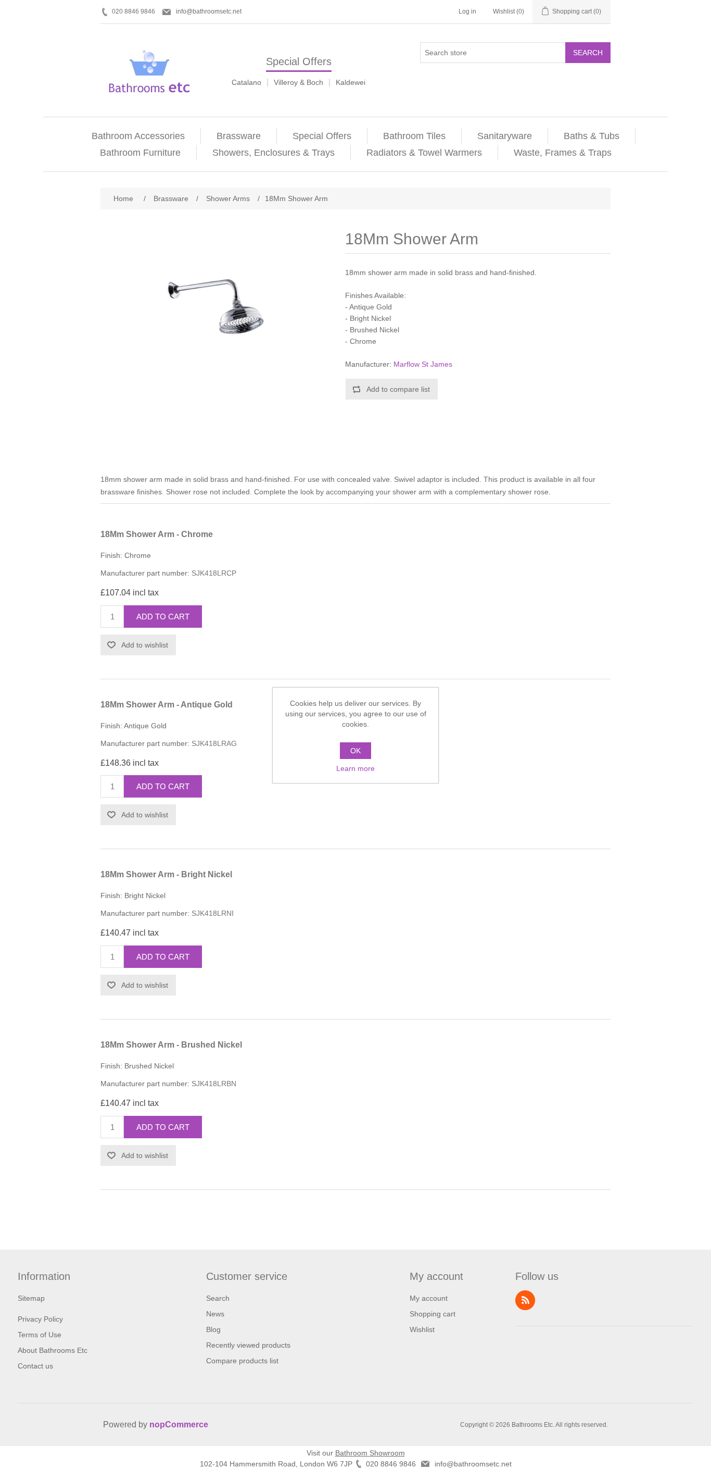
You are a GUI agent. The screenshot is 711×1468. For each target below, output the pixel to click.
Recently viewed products (248, 1345)
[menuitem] (138, 136)
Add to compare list (398, 389)
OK (355, 751)
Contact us (35, 1366)
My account (429, 1298)
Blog (213, 1329)
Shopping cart (432, 1314)
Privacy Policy (40, 1319)
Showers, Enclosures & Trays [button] (273, 152)
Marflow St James (422, 364)
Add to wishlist (144, 645)
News (215, 1314)
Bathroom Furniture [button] (140, 152)
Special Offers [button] (322, 136)
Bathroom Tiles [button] (414, 136)
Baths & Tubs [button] (591, 136)
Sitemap (31, 1298)
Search (588, 52)
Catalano (246, 82)
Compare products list (242, 1361)
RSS (525, 1300)
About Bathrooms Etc (52, 1350)
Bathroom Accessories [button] (138, 136)
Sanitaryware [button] (504, 136)
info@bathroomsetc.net (209, 11)
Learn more (355, 768)
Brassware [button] (239, 136)
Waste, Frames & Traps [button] (563, 152)
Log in (467, 11)
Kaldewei (350, 82)
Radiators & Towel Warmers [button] (424, 152)
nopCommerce (178, 1424)
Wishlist (422, 1329)
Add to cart (162, 616)
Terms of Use (39, 1334)
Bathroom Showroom (370, 1453)
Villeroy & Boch (298, 82)
